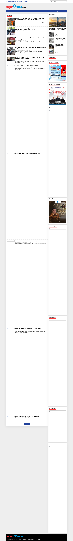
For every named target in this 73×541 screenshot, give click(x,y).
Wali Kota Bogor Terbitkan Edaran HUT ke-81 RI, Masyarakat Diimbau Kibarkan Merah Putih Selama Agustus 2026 (60, 51)
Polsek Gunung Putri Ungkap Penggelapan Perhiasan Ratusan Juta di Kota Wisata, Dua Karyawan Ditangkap (60, 34)
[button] (66, 1)
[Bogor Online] (16, 6)
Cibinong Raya (21, 30)
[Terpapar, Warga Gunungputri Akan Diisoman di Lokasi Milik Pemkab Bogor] (23, 42)
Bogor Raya (17, 30)
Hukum (25, 154)
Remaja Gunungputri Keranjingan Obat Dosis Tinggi (28, 328)
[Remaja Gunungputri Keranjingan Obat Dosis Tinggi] (27, 332)
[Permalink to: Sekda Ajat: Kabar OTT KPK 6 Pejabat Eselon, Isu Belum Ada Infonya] (51, 40)
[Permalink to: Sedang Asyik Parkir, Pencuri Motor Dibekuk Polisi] (11, 195)
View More (27, 423)
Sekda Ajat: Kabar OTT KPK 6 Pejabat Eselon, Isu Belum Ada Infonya (60, 39)
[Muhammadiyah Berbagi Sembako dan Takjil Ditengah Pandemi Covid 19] (31, 52)
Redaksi (20, 539)
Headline (20, 40)
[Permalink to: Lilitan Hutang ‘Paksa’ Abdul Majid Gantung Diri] (11, 283)
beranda (16, 154)
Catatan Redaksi (31, 539)
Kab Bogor (24, 30)
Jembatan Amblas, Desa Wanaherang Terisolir (26, 65)
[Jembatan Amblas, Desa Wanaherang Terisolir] (20, 69)
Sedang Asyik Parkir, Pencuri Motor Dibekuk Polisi (27, 153)
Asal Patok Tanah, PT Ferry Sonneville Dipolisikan (27, 416)
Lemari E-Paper (37, 539)
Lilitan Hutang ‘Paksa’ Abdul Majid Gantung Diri (27, 241)
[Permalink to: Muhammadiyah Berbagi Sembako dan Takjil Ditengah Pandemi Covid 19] (11, 50)
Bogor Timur (17, 40)
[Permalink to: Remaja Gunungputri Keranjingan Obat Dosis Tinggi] (11, 370)
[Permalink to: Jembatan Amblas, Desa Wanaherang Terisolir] (11, 107)
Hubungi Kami (24, 539)
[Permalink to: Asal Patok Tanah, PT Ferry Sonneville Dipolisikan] (11, 418)
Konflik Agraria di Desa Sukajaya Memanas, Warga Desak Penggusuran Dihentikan (60, 45)
